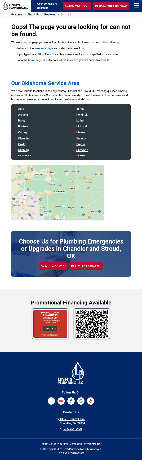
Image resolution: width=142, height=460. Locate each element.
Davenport (24, 156)
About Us (33, 14)
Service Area (61, 443)
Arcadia (23, 114)
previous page (43, 48)
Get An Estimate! (88, 266)
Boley (21, 120)
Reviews (49, 14)
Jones (80, 108)
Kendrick (81, 114)
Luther (80, 120)
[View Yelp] (90, 400)
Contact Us (76, 443)
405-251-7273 (55, 266)
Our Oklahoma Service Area (45, 83)
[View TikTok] (51, 400)
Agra (21, 108)
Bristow (23, 126)
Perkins (81, 138)
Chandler (24, 138)
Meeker (81, 132)
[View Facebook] (71, 400)
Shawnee (82, 150)
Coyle (21, 144)
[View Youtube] (61, 400)
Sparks (80, 156)
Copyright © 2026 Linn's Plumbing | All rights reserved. (72, 449)
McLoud (81, 126)
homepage (35, 60)
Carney (22, 132)
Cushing (23, 150)
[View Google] (81, 400)
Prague (81, 144)
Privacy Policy (92, 443)
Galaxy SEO (77, 452)
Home (18, 14)
